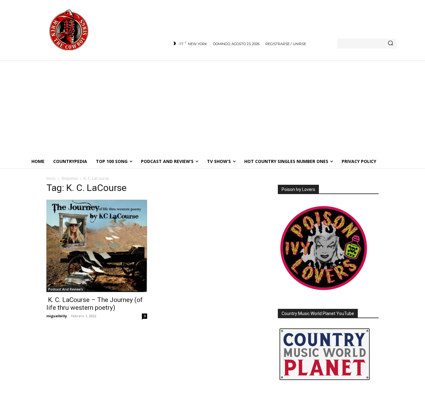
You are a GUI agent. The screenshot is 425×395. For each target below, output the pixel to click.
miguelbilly (56, 316)
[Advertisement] (212, 107)
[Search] (390, 44)
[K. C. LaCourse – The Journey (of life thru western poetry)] (96, 246)
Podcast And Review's (65, 289)
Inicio (51, 178)
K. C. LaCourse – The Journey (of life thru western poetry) (94, 303)
